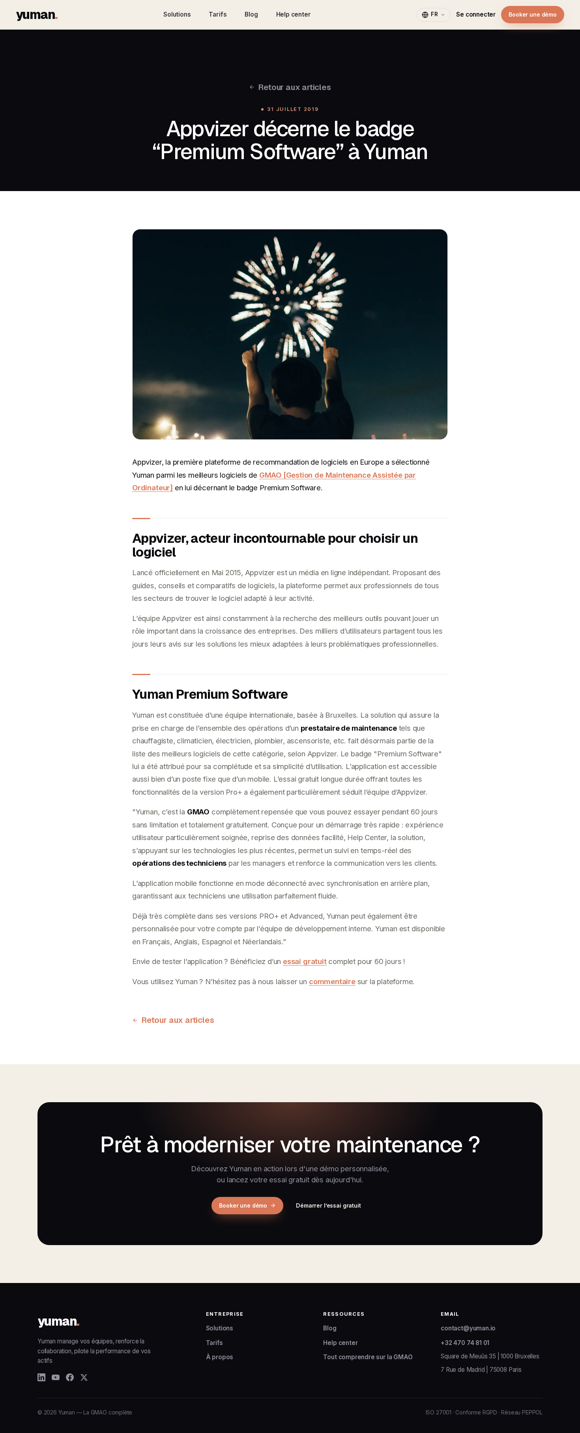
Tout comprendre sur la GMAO (367, 1357)
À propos (220, 1357)
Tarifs (217, 14)
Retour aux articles (294, 87)
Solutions (177, 14)
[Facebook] (70, 1377)
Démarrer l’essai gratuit (328, 1205)
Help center (293, 14)
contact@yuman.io (468, 1328)
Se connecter (476, 14)
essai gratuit (305, 961)
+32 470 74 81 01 (465, 1343)
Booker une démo (533, 14)
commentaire (332, 981)
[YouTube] (56, 1377)
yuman (36, 14)
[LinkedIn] (41, 1377)
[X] (84, 1377)
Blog (251, 14)
